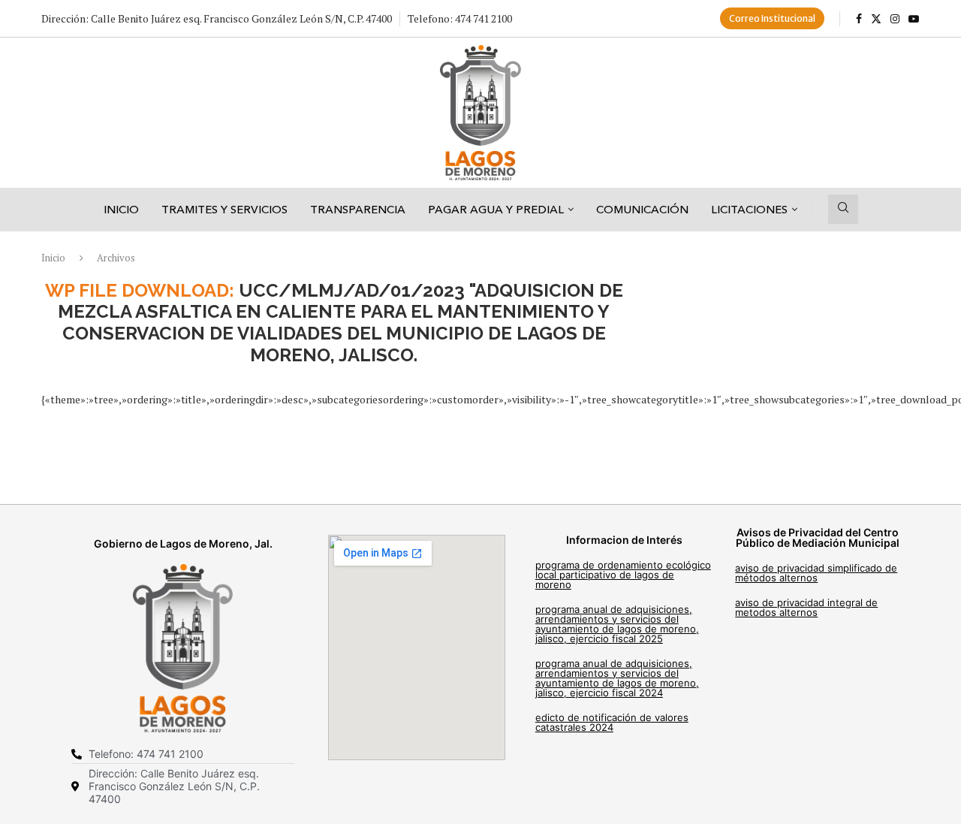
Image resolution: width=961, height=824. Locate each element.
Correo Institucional (772, 18)
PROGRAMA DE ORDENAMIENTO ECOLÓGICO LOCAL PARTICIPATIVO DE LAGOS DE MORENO (623, 574)
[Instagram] (895, 19)
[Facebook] (859, 19)
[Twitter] (876, 19)
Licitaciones (749, 209)
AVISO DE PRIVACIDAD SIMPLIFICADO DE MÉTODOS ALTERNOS (816, 573)
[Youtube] (914, 19)
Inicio (121, 209)
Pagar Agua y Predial (496, 209)
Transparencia (357, 209)
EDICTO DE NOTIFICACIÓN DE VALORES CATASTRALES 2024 (611, 722)
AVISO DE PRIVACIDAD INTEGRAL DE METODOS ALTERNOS (806, 607)
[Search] (843, 209)
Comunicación (642, 209)
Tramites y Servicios (224, 209)
